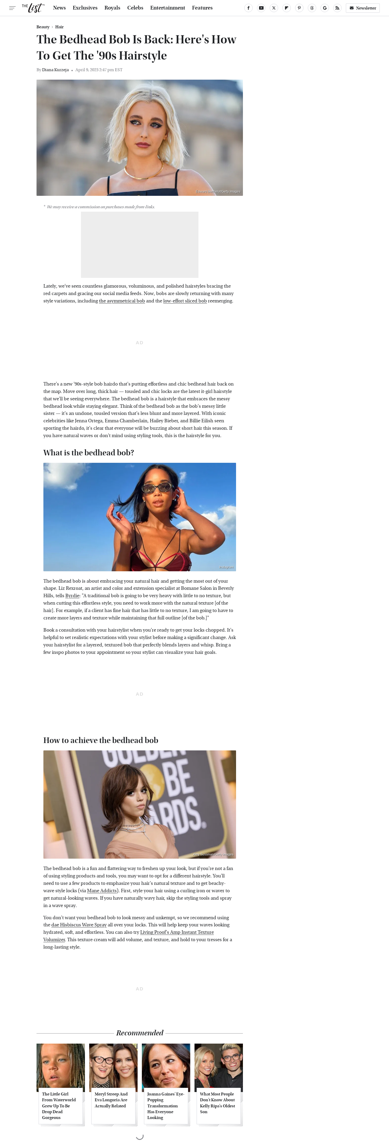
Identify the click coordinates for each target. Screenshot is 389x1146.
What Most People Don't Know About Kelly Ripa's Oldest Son (217, 1102)
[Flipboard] (286, 8)
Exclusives (85, 8)
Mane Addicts (102, 891)
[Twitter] (274, 8)
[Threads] (312, 8)
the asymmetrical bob (122, 301)
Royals (112, 8)
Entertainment (167, 8)
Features (202, 8)
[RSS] (337, 8)
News (59, 8)
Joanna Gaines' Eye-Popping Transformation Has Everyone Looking (165, 1105)
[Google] (324, 8)
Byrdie (72, 596)
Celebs (135, 8)
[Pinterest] (299, 8)
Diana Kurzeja (55, 69)
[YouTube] (261, 8)
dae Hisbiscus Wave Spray (79, 925)
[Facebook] (248, 8)
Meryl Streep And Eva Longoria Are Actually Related (111, 1099)
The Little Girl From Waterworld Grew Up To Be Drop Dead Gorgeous (59, 1105)
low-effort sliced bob (185, 301)
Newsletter (366, 8)
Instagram (226, 567)
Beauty (43, 27)
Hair (59, 27)
